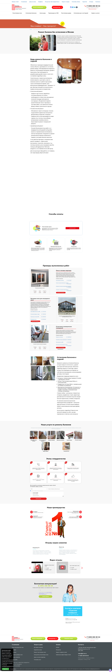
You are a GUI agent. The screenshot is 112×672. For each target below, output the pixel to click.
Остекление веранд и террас (35, 314)
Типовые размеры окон (17, 654)
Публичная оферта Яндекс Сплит (63, 654)
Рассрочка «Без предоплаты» (52, 1)
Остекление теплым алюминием (61, 339)
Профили (40, 1)
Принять (5, 669)
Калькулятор (56, 7)
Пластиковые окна (17, 13)
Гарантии (84, 1)
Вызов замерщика (38, 7)
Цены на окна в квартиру (39, 657)
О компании (24, 1)
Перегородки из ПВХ (53, 13)
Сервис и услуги (95, 13)
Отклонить (13, 669)
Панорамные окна (33, 319)
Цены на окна (32, 1)
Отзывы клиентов (16, 657)
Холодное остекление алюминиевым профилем (63, 286)
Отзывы (91, 1)
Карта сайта (14, 659)
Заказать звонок (92, 640)
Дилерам (14, 649)
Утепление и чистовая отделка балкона (62, 289)
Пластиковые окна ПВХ (59, 342)
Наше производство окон (17, 647)
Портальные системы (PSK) (35, 316)
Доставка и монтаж (38, 647)
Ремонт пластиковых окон (40, 652)
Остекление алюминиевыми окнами (61, 344)
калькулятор (107, 661)
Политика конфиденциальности (92, 668)
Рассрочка (58, 649)
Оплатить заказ (68, 638)
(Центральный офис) (71, 618)
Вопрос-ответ (15, 1)
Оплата (57, 647)
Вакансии (14, 652)
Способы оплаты (76, 1)
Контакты (98, 1)
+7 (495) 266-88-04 (93, 6)
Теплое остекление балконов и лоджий (62, 282)
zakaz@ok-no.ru (82, 653)
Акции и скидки (65, 1)
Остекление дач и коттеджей (81, 13)
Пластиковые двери (66, 13)
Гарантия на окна (38, 649)
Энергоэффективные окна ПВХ (35, 311)
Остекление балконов (31, 13)
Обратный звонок (92, 9)
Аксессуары (43, 13)
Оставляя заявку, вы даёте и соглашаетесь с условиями (45, 593)
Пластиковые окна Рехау (60, 280)
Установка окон (37, 659)
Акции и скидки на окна (61, 652)
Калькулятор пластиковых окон (41, 654)
